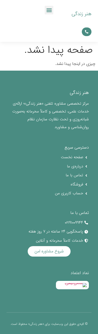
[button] (49, 10)
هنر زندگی (81, 14)
